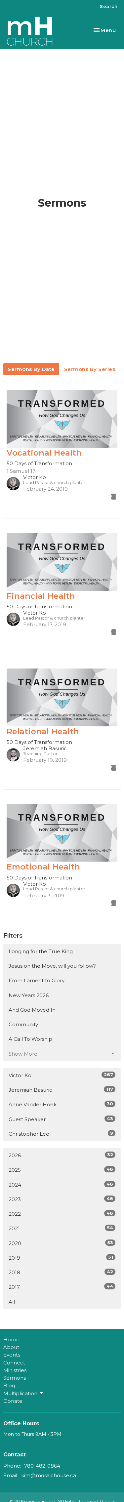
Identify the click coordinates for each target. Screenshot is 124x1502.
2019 (61, 1257)
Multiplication (20, 1393)
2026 (61, 1155)
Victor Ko (61, 1075)
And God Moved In (32, 1010)
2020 (61, 1243)
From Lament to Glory (36, 980)
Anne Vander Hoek (61, 1104)
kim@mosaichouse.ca (48, 1475)
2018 (61, 1272)
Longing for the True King (41, 951)
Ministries (14, 1370)
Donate (12, 1401)
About (11, 1347)
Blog (9, 1385)
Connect (14, 1363)
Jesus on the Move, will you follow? (52, 966)
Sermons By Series (89, 369)
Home (11, 1339)
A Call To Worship (30, 1039)
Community (23, 1024)
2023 (61, 1199)
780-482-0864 (42, 1466)
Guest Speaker (61, 1119)
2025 (61, 1169)
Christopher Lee (61, 1133)
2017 (61, 1286)
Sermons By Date (31, 369)
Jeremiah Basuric (61, 1089)
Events (11, 1355)
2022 (61, 1213)
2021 (61, 1228)
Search (108, 6)
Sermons (14, 1378)
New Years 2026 (29, 995)
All (12, 1302)
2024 (61, 1184)
